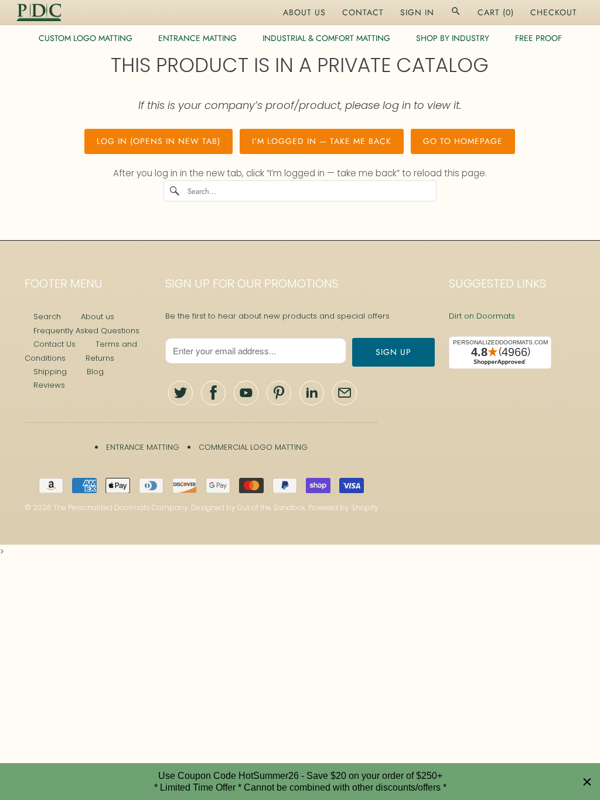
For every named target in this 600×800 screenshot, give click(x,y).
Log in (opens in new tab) (158, 141)
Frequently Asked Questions (86, 330)
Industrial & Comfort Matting (326, 38)
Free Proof (538, 38)
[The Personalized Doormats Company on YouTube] (246, 393)
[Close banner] (587, 782)
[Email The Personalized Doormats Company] (344, 393)
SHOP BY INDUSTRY (452, 38)
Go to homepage (463, 141)
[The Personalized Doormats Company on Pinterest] (279, 393)
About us (97, 316)
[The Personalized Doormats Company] (39, 12)
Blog (95, 371)
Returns (100, 358)
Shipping (50, 371)
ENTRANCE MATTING (197, 38)
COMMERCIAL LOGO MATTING (253, 447)
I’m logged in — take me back (321, 141)
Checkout (553, 12)
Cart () (496, 12)
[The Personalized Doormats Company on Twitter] (180, 393)
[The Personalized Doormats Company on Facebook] (213, 393)
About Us (304, 12)
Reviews (49, 385)
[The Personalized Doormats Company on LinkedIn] (311, 393)
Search (47, 316)
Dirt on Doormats (482, 316)
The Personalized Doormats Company (120, 507)
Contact (363, 12)
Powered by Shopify (343, 507)
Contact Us (54, 344)
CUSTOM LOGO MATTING (85, 38)
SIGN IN (417, 12)
